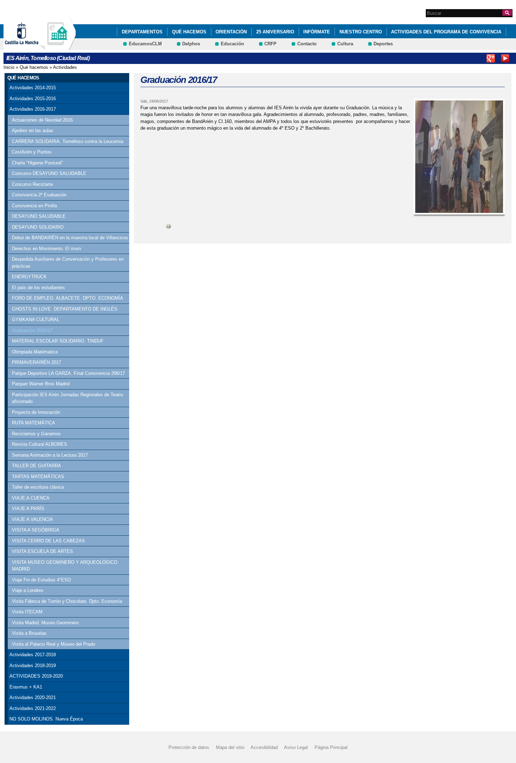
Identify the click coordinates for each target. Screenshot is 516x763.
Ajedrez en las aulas (32, 130)
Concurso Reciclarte (32, 184)
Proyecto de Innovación (36, 412)
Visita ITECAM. (28, 611)
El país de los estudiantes (38, 287)
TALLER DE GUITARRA (36, 465)
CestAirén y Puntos (32, 152)
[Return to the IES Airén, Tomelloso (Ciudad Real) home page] (58, 47)
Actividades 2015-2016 (32, 98)
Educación (232, 43)
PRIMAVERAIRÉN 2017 (36, 362)
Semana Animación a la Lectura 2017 (50, 455)
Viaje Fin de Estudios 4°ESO (41, 579)
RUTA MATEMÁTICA (33, 422)
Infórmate (316, 31)
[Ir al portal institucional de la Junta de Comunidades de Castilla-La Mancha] (30, 47)
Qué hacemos (189, 31)
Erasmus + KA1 (25, 687)
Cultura (345, 43)
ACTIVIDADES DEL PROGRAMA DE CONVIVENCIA (446, 31)
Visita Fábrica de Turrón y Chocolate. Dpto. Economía (67, 601)
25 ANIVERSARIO (275, 31)
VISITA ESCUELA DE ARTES (42, 551)
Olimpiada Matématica (35, 351)
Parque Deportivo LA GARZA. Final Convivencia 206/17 (68, 373)
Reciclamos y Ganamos (36, 433)
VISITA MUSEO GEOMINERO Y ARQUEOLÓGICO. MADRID (65, 566)
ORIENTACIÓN (231, 31)
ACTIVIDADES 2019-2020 (36, 676)
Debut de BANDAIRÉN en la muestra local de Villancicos (70, 237)
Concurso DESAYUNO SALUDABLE (49, 173)
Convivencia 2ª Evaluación (39, 194)
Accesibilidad (264, 747)
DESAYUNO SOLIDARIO (38, 227)
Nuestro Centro (360, 31)
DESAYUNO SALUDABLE (39, 216)
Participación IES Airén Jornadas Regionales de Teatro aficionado (67, 398)
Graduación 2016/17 (32, 330)
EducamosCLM (145, 43)
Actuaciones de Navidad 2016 (42, 120)
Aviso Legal (296, 747)
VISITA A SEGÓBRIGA (35, 530)
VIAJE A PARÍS (28, 508)
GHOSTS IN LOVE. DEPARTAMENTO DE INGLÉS (64, 309)
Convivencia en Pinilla (34, 205)
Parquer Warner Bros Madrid (41, 383)
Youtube (505, 58)
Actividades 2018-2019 (32, 665)
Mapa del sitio (230, 747)
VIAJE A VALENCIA (32, 519)
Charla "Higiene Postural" (37, 162)
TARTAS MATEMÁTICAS (38, 476)
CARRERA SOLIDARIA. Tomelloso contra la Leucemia (67, 141)
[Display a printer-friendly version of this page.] (168, 226)
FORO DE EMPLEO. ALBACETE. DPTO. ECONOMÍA (67, 298)
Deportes (383, 43)
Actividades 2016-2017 (32, 109)
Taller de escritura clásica (38, 487)
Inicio (9, 67)
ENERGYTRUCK (29, 276)
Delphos (191, 43)
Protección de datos (188, 747)
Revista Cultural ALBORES (39, 444)
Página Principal (331, 747)
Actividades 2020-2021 (32, 697)
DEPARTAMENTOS (142, 31)
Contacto (307, 43)
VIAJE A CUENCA (30, 498)
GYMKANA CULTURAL (35, 319)
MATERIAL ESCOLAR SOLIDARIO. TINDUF (58, 341)
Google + (491, 58)
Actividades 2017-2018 (32, 654)
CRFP (270, 43)
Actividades (65, 67)
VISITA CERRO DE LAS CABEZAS (48, 540)
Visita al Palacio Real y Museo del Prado (53, 644)
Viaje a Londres (28, 590)
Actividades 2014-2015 (32, 87)
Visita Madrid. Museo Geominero (45, 622)
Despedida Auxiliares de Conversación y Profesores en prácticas (68, 262)
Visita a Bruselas (29, 633)
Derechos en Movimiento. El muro (46, 248)
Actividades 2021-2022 (32, 708)
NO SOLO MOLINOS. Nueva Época (46, 719)
